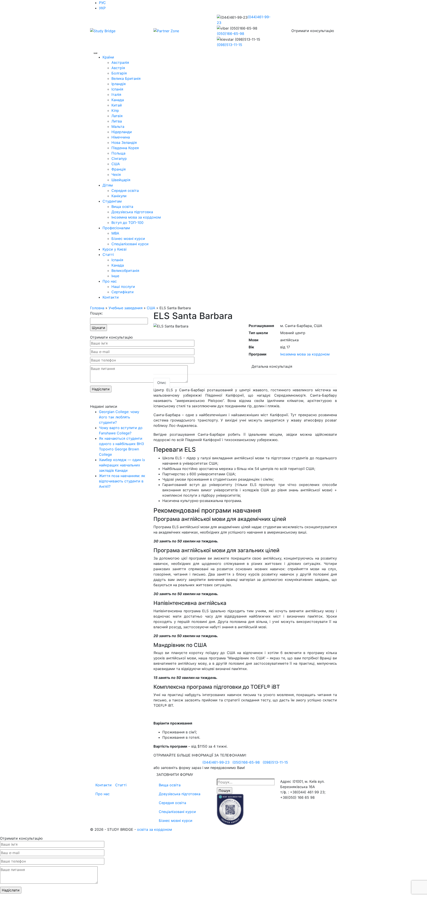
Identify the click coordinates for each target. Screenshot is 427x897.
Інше (115, 276)
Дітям (108, 185)
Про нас (110, 281)
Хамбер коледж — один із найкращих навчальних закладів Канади (122, 465)
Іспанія (117, 260)
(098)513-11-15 (229, 44)
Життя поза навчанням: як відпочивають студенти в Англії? (122, 481)
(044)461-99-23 (216, 762)
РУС (102, 2)
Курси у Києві (115, 249)
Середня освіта (125, 190)
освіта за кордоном (154, 829)
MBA (115, 233)
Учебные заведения (126, 308)
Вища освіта (122, 206)
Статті (108, 254)
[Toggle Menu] (95, 53)
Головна (97, 308)
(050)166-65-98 (230, 33)
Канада (117, 265)
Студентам (112, 201)
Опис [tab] (161, 382)
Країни (108, 57)
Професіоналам (116, 228)
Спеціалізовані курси (130, 244)
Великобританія (125, 270)
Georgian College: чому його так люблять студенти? (119, 417)
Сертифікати (122, 292)
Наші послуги (123, 286)
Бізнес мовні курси (128, 238)
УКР (102, 8)
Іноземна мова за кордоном (136, 217)
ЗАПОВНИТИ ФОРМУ (174, 774)
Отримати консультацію (312, 30)
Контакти (111, 297)
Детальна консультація (272, 366)
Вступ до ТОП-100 (127, 222)
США (151, 308)
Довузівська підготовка (132, 212)
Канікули (119, 196)
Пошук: (96, 313)
